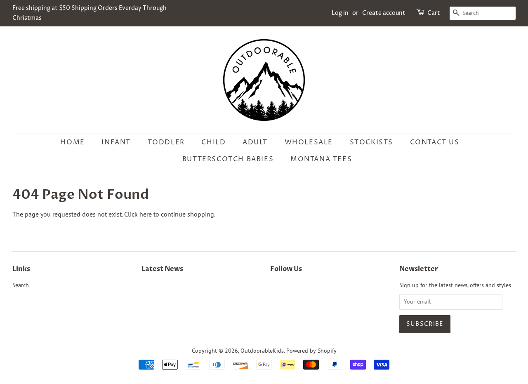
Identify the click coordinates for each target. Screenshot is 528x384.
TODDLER (166, 142)
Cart (433, 13)
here (145, 214)
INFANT (116, 142)
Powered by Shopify (311, 350)
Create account (383, 13)
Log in (340, 13)
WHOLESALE (309, 142)
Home (72, 142)
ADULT (255, 142)
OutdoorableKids (262, 350)
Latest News (162, 268)
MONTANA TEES (321, 159)
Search (20, 285)
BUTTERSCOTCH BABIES (227, 159)
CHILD (213, 142)
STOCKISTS (371, 142)
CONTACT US (435, 142)
